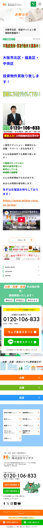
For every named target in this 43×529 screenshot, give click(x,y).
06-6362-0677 (10, 464)
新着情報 (9, 39)
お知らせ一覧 (21, 240)
